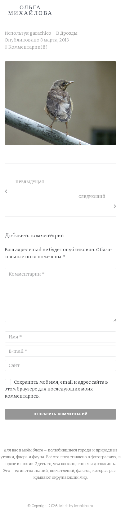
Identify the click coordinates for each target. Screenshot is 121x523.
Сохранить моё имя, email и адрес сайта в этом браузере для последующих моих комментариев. (56, 389)
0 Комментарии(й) (26, 47)
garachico (40, 33)
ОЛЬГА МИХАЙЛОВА (30, 10)
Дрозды (69, 33)
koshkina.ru (83, 506)
